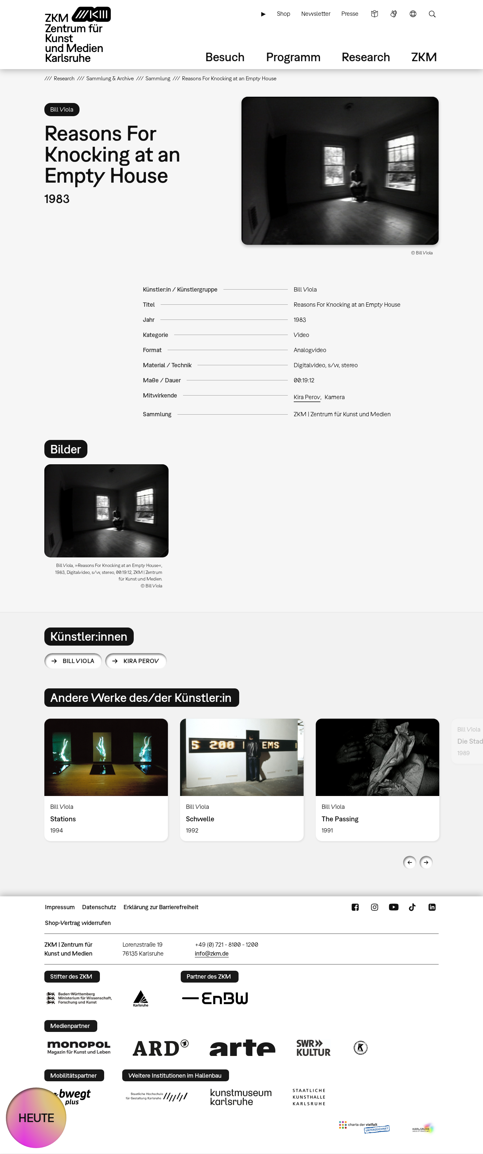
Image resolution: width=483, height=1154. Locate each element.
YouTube (393, 907)
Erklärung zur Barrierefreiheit (161, 907)
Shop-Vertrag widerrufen (78, 922)
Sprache (413, 14)
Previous (409, 862)
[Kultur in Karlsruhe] (360, 1047)
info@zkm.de (212, 953)
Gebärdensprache (393, 14)
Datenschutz (99, 907)
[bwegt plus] (68, 1097)
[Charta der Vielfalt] (364, 1128)
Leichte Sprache (374, 14)
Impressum (60, 907)
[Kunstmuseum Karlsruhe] (241, 1097)
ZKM (424, 57)
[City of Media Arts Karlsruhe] (424, 1128)
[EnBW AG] (215, 998)
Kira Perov (307, 397)
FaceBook (355, 907)
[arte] (242, 1047)
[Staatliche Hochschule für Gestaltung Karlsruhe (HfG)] (157, 1097)
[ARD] (161, 1047)
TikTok (413, 907)
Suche (432, 14)
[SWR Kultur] (314, 1047)
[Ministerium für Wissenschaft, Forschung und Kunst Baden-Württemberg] (79, 998)
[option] (109, 529)
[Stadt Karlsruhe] (141, 998)
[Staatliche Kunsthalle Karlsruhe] (309, 1097)
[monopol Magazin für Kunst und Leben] (79, 1047)
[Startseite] (87, 34)
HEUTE (36, 1118)
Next (426, 862)
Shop (283, 13)
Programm (293, 57)
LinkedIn (432, 907)
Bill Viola (79, 660)
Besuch (225, 57)
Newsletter (316, 13)
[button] (340, 171)
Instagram (374, 907)
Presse (349, 13)
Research (366, 57)
